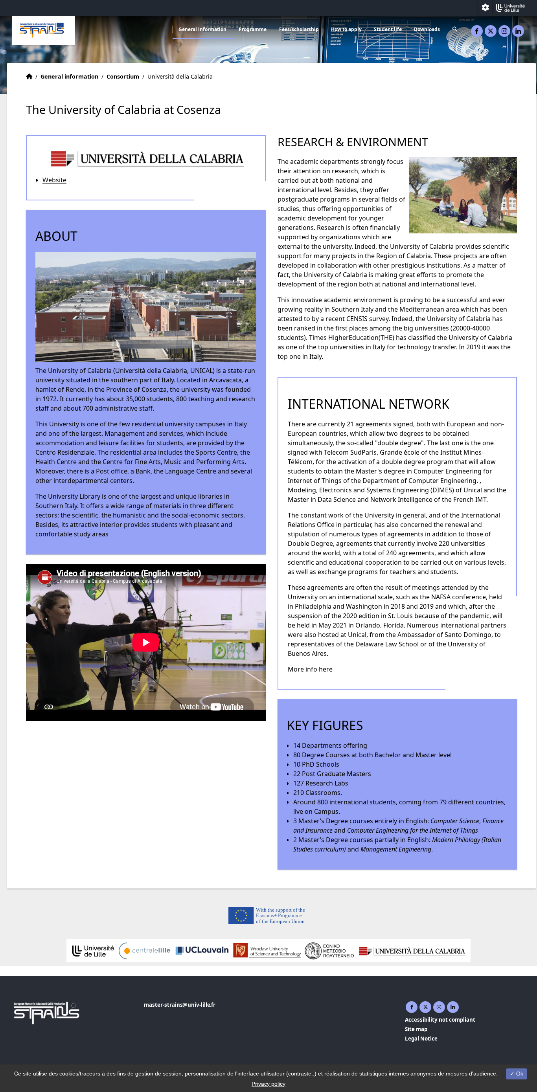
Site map (416, 1029)
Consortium (123, 76)
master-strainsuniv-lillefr (179, 1004)
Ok (519, 1073)
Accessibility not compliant (440, 1019)
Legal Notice (421, 1038)
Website (54, 180)
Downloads (427, 29)
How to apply (346, 29)
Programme (253, 29)
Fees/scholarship (299, 29)
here (326, 669)
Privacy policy (268, 1084)
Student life (388, 29)
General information (202, 29)
